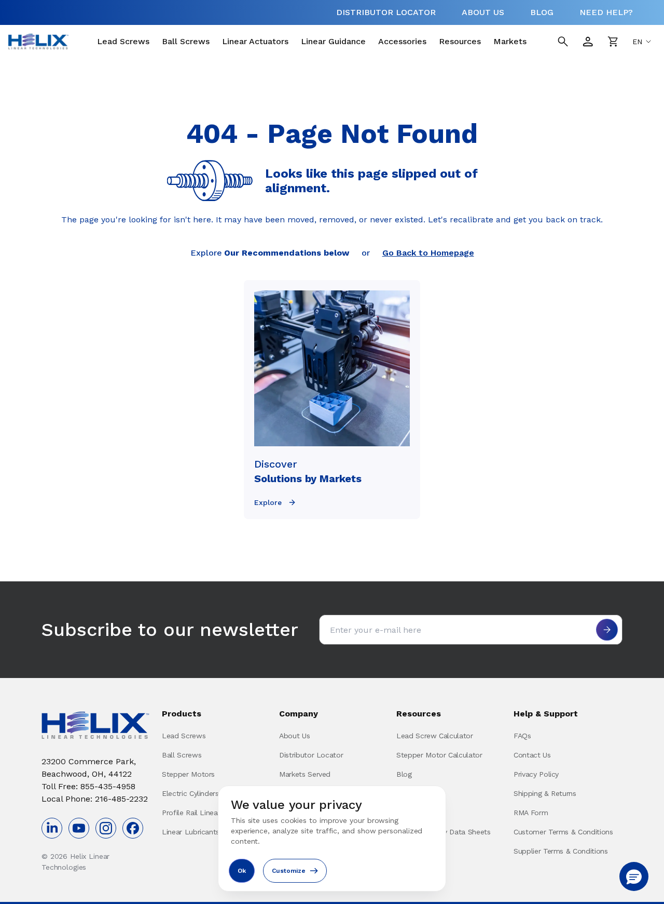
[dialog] (332, 839)
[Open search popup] (563, 41)
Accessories (402, 41)
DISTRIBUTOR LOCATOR (386, 12)
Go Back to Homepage (428, 253)
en (637, 41)
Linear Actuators (255, 41)
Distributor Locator (311, 755)
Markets (510, 41)
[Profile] (587, 41)
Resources (460, 41)
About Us (294, 736)
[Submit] (607, 630)
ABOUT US (483, 12)
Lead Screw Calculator (434, 736)
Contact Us (532, 755)
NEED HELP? (606, 12)
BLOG (542, 12)
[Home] (38, 41)
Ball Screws (186, 41)
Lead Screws (123, 41)
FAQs (522, 736)
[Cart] (612, 41)
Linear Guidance (333, 41)
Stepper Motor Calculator (439, 755)
